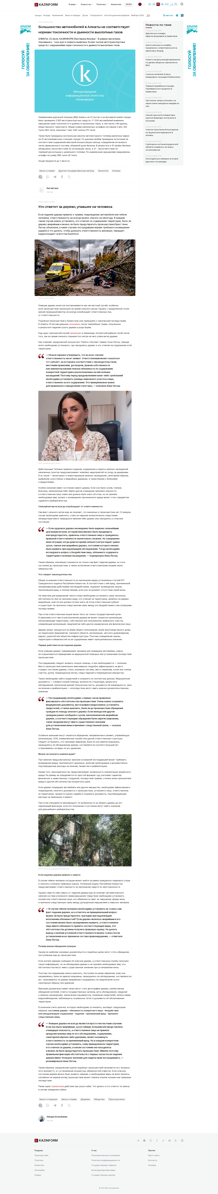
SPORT (129, 4)
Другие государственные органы (76, 171)
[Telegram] (55, 177)
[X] (69, 177)
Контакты (152, 1160)
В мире (38, 1175)
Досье (85, 15)
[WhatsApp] (48, 177)
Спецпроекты (96, 15)
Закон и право (47, 171)
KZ (150, 4)
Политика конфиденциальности (105, 1160)
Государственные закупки (103, 1175)
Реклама (152, 1165)
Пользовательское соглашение (105, 1155)
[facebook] (157, 1140)
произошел (75, 333)
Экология (103, 171)
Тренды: (38, 15)
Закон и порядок (72, 15)
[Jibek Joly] (168, 15)
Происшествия (116, 1099)
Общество (99, 1099)
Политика (39, 1160)
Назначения (57, 15)
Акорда (46, 15)
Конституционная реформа (116, 15)
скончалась (74, 324)
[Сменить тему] (141, 4)
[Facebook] (62, 177)
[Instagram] (40, 177)
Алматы (116, 171)
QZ (154, 4)
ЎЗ (176, 4)
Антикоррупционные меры (103, 1170)
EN (162, 4)
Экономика (40, 1170)
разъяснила (58, 1086)
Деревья (85, 1099)
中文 (167, 4)
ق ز (171, 4)
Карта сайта (153, 1155)
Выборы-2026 (137, 15)
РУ (158, 4)
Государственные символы (103, 1165)
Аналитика (116, 4)
